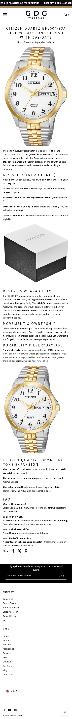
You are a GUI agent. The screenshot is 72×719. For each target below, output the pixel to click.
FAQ (4, 620)
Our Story (7, 666)
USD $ (14, 691)
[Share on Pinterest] (26, 551)
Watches (7, 644)
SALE (5, 657)
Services (7, 653)
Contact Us (8, 599)
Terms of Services (11, 607)
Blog (5, 670)
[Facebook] (4, 710)
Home (6, 636)
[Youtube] (9, 710)
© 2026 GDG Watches (12, 715)
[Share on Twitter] (19, 551)
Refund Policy (9, 616)
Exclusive (7, 661)
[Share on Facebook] (13, 551)
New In (6, 640)
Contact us (8, 674)
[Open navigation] (12, 15)
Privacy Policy (9, 603)
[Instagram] (15, 710)
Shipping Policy (10, 611)
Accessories (8, 648)
